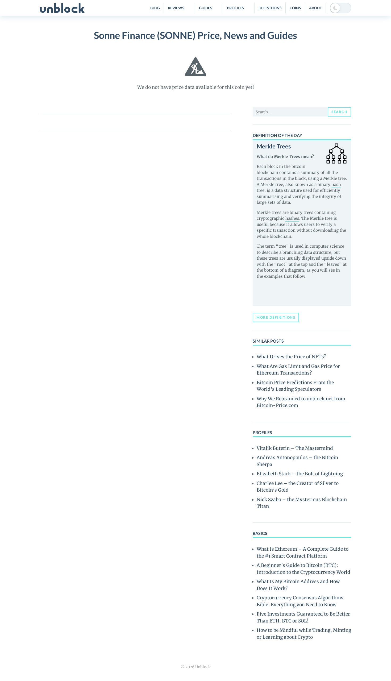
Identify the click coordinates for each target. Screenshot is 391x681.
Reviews (176, 8)
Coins (295, 8)
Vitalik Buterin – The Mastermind (295, 448)
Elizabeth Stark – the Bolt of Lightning (300, 474)
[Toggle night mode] (340, 8)
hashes (292, 218)
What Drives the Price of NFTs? (291, 357)
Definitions (270, 8)
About (315, 8)
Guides (205, 8)
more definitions (275, 317)
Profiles (235, 8)
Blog (155, 8)
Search (339, 112)
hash (336, 184)
